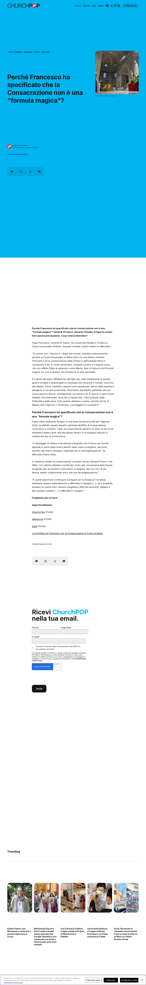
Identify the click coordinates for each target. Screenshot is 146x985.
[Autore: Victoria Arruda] (91, 908)
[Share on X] (30, 171)
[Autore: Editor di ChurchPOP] (9, 146)
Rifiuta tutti (110, 980)
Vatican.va (37, 519)
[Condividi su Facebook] (11, 171)
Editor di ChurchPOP (20, 145)
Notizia (36, 52)
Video (100, 6)
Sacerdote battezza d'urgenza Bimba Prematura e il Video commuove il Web (97, 932)
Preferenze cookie (93, 980)
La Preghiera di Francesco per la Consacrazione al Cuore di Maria (67, 533)
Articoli (86, 6)
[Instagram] (115, 5)
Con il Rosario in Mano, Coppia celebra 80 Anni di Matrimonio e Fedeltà (72, 932)
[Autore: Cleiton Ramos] (37, 908)
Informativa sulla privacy (13, 983)
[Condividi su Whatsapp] (21, 171)
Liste (93, 6)
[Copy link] (39, 171)
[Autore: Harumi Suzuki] (117, 908)
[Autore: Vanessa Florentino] (11, 908)
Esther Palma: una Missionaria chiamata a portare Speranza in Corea (19, 932)
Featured (18, 52)
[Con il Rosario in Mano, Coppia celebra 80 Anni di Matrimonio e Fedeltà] (73, 898)
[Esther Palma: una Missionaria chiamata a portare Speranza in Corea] (19, 898)
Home (78, 6)
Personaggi (46, 52)
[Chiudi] (142, 979)
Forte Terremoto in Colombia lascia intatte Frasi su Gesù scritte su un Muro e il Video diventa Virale (125, 934)
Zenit (34, 526)
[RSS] (119, 5)
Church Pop (38, 512)
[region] (73, 980)
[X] (111, 5)
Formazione (28, 52)
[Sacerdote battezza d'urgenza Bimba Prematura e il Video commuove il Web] (99, 898)
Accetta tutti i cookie (129, 980)
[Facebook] (107, 5)
